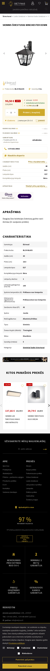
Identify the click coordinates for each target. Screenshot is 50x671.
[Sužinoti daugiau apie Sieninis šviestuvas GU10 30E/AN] (36, 394)
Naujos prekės (31, 470)
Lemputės (29, 488)
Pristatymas (7, 470)
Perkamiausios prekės (34, 473)
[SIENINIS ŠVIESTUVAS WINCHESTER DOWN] (25, 53)
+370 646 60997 (23, 617)
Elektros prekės (31, 492)
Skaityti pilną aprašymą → (36, 186)
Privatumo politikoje (17, 643)
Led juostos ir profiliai (34, 485)
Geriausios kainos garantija (36, 590)
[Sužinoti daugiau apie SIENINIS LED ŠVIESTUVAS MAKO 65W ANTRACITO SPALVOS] (13, 394)
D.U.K (5, 485)
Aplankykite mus (26, 507)
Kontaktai (6, 488)
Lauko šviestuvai (32, 481)
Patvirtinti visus (25, 666)
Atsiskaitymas (7, 473)
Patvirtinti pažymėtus (25, 660)
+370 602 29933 (11, 617)
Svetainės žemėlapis (10, 492)
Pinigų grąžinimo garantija (14, 590)
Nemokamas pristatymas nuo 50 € (14, 563)
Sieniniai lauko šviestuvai (34, 347)
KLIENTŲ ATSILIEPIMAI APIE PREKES (24, 538)
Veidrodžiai (30, 496)
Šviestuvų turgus (32, 500)
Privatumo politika (9, 481)
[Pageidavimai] (39, 3)
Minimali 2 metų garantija (36, 563)
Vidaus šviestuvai (32, 477)
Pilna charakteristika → (37, 162)
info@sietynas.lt (17, 620)
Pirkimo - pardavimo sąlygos (13, 477)
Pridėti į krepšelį (31, 112)
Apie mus (6, 466)
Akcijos (28, 466)
